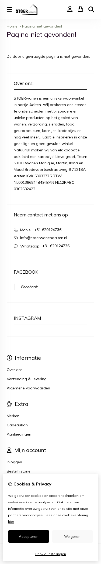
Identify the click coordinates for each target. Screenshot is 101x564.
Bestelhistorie (18, 471)
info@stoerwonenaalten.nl (43, 237)
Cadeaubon (17, 425)
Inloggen (14, 462)
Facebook (29, 286)
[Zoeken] (91, 9)
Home (12, 26)
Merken (13, 415)
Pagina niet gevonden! (42, 26)
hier (11, 521)
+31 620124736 (47, 229)
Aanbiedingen (19, 434)
